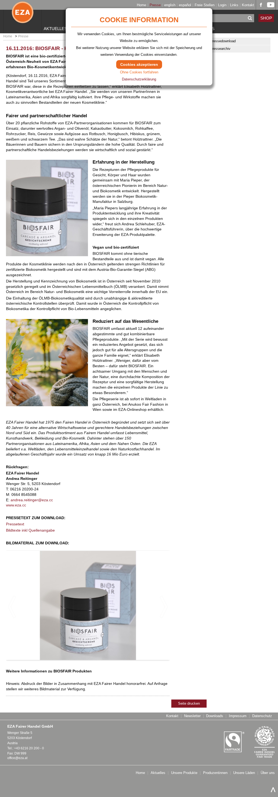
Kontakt (248, 5)
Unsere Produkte (184, 773)
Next (163, 607)
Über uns (268, 773)
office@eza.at (17, 758)
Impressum (238, 716)
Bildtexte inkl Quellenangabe (30, 530)
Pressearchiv (220, 49)
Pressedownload (223, 41)
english (169, 5)
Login (222, 5)
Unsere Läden (244, 773)
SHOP (266, 18)
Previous (12, 607)
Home (141, 5)
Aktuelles (55, 28)
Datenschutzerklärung (139, 79)
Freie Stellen (204, 5)
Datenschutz (262, 716)
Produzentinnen (215, 773)
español (185, 5)
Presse (155, 5)
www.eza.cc (16, 505)
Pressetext (15, 524)
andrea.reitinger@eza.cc (32, 500)
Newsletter (192, 716)
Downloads (214, 716)
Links (234, 5)
